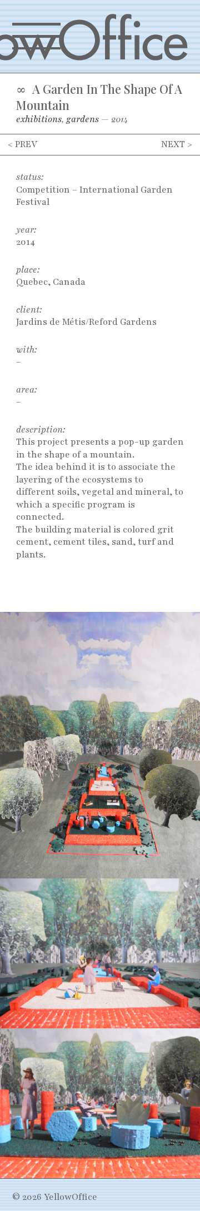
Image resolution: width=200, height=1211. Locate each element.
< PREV (22, 144)
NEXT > (176, 144)
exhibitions (39, 119)
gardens (82, 119)
